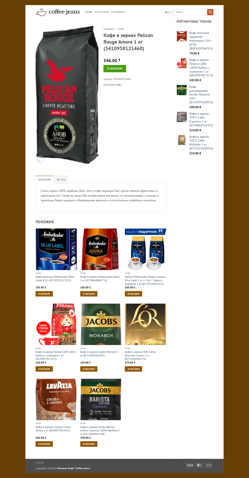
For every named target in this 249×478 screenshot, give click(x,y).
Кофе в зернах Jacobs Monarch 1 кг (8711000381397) (99, 353)
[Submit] (210, 12)
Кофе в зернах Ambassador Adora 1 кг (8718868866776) (100, 278)
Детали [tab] (61, 179)
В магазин (114, 68)
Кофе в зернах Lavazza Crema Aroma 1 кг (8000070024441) (53, 428)
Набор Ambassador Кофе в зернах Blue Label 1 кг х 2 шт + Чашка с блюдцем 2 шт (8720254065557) (145, 280)
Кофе (88, 12)
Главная (108, 29)
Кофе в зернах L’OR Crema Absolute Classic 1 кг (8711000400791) (140, 355)
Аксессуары (101, 12)
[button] (40, 159)
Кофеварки (118, 12)
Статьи (40, 462)
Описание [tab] (44, 179)
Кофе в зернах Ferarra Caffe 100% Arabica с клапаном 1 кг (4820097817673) (55, 355)
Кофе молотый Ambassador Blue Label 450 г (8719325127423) (55, 278)
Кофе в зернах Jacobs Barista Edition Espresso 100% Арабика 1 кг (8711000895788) (100, 430)
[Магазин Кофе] (58, 12)
